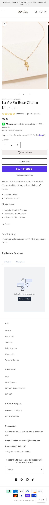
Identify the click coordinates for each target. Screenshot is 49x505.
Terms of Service (12, 360)
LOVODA (8, 394)
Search (8, 330)
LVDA (7, 376)
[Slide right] (30, 94)
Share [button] (7, 224)
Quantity (5, 140)
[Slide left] (19, 94)
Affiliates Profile (12, 416)
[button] (3, 12)
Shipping (4, 130)
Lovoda (21, 500)
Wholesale (9, 354)
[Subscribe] (41, 470)
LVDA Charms (10, 382)
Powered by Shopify (28, 500)
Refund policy (11, 348)
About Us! (9, 336)
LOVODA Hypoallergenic (15, 388)
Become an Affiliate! (13, 410)
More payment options (24, 175)
